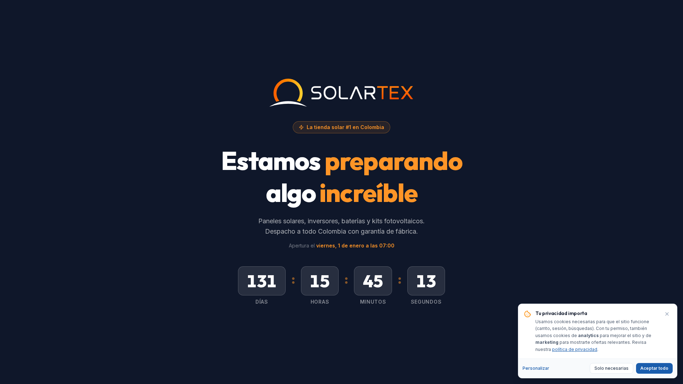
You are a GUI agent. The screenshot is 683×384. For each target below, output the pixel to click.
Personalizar (536, 368)
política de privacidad (574, 349)
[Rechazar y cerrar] (667, 314)
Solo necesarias (611, 368)
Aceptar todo (654, 368)
